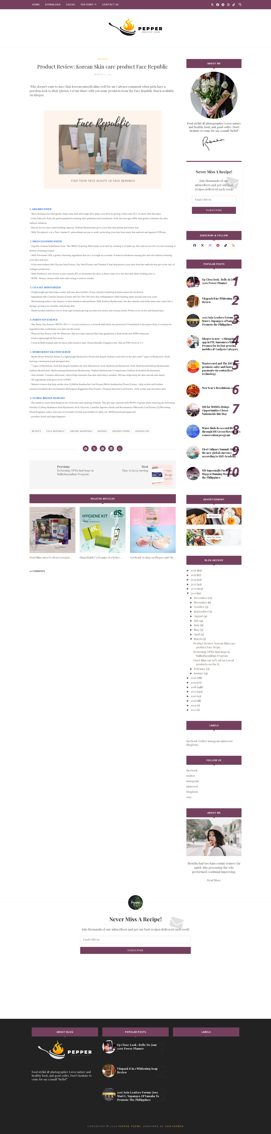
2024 (193, 579)
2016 (193, 696)
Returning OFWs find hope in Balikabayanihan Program (211, 654)
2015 (193, 700)
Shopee (102, 431)
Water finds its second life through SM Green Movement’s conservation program (221, 431)
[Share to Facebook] (86, 448)
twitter (190, 776)
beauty (102, 59)
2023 (193, 584)
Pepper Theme (129, 1126)
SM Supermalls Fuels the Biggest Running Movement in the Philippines (220, 474)
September (201, 611)
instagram (192, 781)
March (198, 639)
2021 (193, 593)
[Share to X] (94, 448)
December (200, 598)
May (196, 630)
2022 (193, 588)
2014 (193, 705)
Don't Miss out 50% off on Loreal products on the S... (213, 662)
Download (53, 4)
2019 (193, 682)
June (197, 625)
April (197, 634)
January (199, 673)
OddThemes (174, 1126)
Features (87, 4)
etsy (189, 797)
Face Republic (55, 431)
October (199, 607)
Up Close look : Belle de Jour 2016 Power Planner (219, 281)
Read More (214, 880)
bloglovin (192, 792)
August (198, 616)
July (196, 620)
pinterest (192, 786)
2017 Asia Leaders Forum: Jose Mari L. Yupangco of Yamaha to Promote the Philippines (220, 321)
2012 (193, 710)
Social (70, 4)
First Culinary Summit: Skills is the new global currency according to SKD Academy (220, 453)
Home (36, 4)
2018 (193, 687)
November (200, 602)
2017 (193, 691)
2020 (194, 678)
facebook (192, 770)
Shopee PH (142, 431)
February (200, 669)
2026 (193, 570)
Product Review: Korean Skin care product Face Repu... (214, 645)
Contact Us (110, 4)
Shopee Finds (121, 431)
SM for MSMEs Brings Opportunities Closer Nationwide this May (215, 410)
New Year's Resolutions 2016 (219, 388)
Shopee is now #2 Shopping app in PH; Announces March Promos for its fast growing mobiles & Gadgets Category (220, 344)
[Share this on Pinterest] (103, 448)
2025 (193, 575)
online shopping (81, 431)
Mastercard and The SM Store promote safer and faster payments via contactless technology (220, 369)
